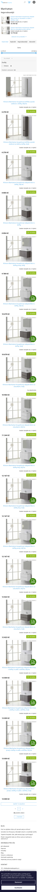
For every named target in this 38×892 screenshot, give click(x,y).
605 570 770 (7, 871)
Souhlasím (18, 888)
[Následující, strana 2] (19, 808)
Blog (2, 853)
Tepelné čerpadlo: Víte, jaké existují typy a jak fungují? (17, 834)
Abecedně (32, 42)
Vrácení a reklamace (7, 855)
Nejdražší (13, 42)
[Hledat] (25, 2)
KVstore (8, 66)
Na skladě (8, 58)
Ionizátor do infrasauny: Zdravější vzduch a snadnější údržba (19, 832)
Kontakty (3, 850)
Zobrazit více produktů (18, 37)
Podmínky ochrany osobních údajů (11, 859)
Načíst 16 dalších (19, 804)
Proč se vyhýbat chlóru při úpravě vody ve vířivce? (15, 829)
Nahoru (19, 817)
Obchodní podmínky (7, 857)
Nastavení (18, 882)
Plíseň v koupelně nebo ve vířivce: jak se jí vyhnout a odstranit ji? (16, 837)
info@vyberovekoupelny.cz (11, 868)
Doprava (3, 848)
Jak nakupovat (5, 846)
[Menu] (34, 2)
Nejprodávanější (22, 42)
